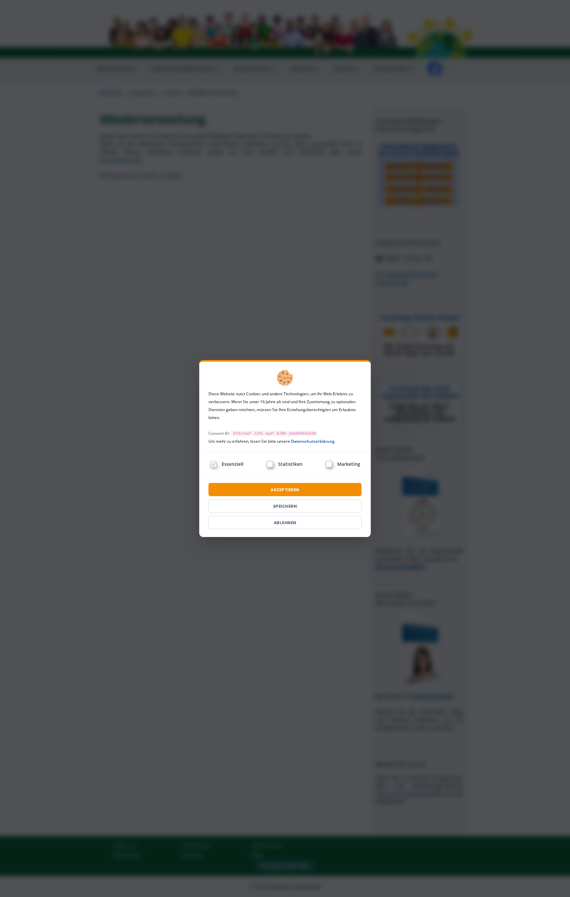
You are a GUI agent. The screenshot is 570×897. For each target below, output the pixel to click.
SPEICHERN (285, 506)
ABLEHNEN (285, 522)
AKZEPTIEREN (285, 489)
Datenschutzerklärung (312, 441)
